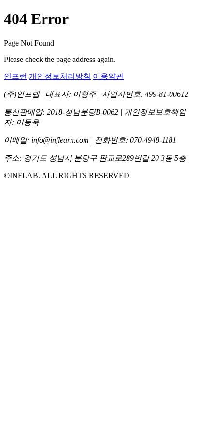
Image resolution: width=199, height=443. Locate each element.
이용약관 (108, 76)
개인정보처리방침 (60, 76)
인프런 (15, 76)
